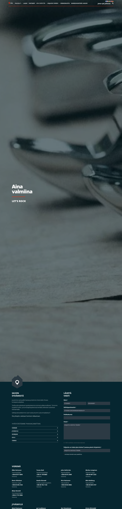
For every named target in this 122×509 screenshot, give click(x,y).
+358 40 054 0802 (66, 485)
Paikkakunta (68, 414)
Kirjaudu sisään (52, 3)
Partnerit (32, 3)
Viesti (66, 422)
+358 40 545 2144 (17, 485)
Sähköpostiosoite (70, 407)
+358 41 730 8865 (41, 474)
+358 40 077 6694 (17, 474)
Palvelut (18, 3)
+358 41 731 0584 (17, 495)
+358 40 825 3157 (91, 485)
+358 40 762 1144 (41, 485)
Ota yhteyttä (40, 3)
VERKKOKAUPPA (65, 3)
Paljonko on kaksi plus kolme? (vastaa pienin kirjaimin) (82, 447)
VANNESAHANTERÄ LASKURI (79, 3)
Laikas (25, 3)
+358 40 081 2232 (91, 474)
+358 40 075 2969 (66, 474)
